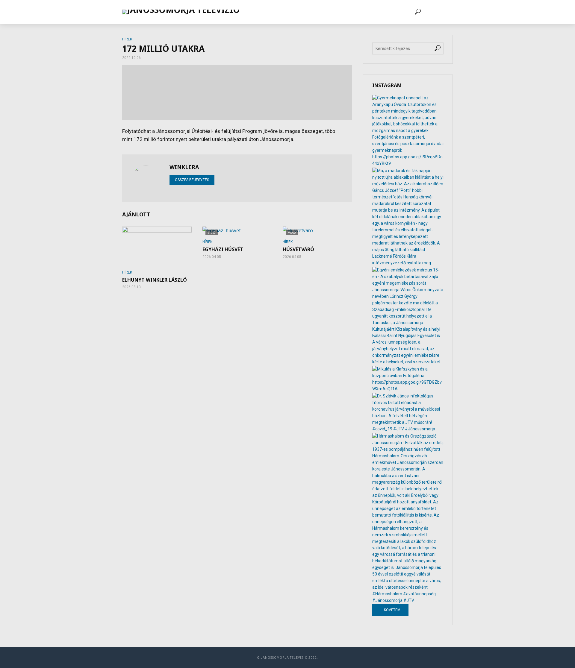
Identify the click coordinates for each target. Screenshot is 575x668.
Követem (391, 610)
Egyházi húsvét (222, 249)
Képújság (310, 12)
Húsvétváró (298, 249)
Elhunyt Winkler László (154, 280)
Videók (283, 12)
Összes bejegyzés (192, 180)
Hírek (260, 12)
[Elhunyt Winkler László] (157, 246)
